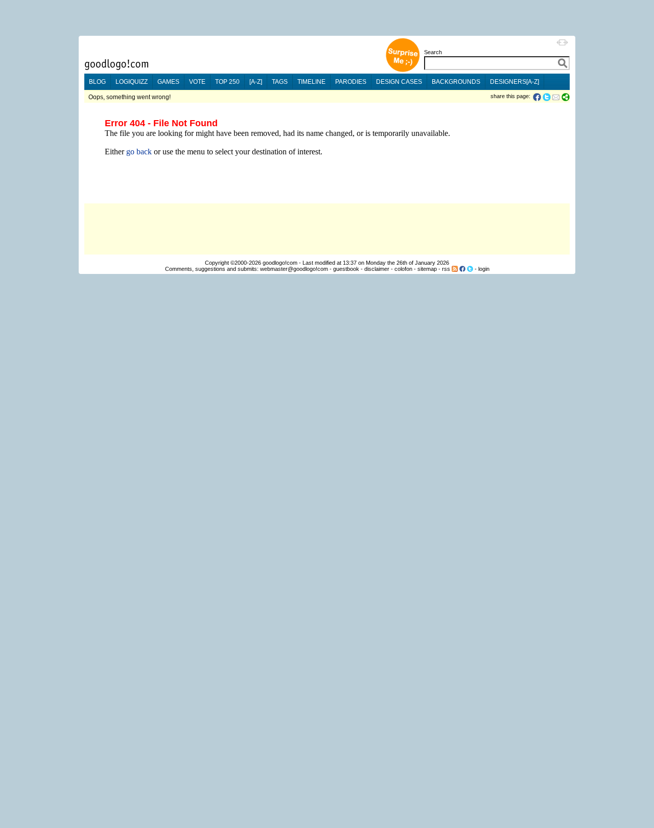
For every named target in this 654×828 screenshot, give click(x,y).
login (483, 269)
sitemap (427, 269)
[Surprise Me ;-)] (402, 70)
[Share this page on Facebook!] (538, 97)
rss (446, 269)
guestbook (346, 269)
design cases (399, 81)
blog (97, 81)
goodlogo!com (280, 263)
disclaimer (376, 269)
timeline (311, 81)
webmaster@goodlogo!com (294, 269)
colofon (403, 269)
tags (280, 81)
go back (139, 151)
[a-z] (255, 81)
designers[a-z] (514, 81)
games (168, 81)
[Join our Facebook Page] (462, 269)
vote (197, 81)
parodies (350, 81)
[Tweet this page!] (547, 97)
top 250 (227, 81)
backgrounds (456, 81)
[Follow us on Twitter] (470, 269)
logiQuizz (131, 81)
